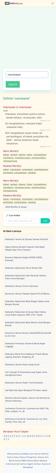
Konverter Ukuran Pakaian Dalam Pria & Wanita (27, 293)
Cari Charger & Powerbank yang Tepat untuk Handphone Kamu (26, 373)
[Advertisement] (28, 39)
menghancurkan (22, 158)
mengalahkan (39, 154)
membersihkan (38, 158)
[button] (52, 3)
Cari (45, 220)
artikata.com (27, 453)
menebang (8, 158)
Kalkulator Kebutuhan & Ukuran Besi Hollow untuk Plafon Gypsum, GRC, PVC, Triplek (25, 313)
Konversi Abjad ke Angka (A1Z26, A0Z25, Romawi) (23, 259)
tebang (22, 154)
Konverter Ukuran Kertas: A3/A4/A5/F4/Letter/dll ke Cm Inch (28, 334)
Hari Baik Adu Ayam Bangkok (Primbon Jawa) (26, 390)
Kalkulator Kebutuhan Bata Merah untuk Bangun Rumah (28, 324)
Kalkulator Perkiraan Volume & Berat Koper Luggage (25, 345)
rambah (13, 154)
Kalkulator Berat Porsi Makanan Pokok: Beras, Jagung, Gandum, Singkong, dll (26, 355)
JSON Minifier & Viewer (16, 207)
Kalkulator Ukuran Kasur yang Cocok (22, 364)
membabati (27, 169)
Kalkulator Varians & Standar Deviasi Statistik (26, 239)
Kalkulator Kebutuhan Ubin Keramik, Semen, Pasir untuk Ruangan (25, 277)
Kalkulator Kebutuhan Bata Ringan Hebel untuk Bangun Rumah (27, 302)
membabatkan (41, 169)
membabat (15, 169)
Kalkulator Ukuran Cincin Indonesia (21, 286)
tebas (29, 154)
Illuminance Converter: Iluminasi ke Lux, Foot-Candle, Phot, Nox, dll (26, 420)
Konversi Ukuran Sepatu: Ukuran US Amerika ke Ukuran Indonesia (27, 399)
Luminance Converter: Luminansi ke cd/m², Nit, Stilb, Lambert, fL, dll (27, 410)
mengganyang (10, 161)
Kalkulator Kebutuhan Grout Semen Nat (23, 268)
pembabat (8, 172)
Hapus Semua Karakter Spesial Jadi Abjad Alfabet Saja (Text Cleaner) (25, 248)
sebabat (32, 172)
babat (6, 154)
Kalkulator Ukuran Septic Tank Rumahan (24, 382)
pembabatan (20, 172)
